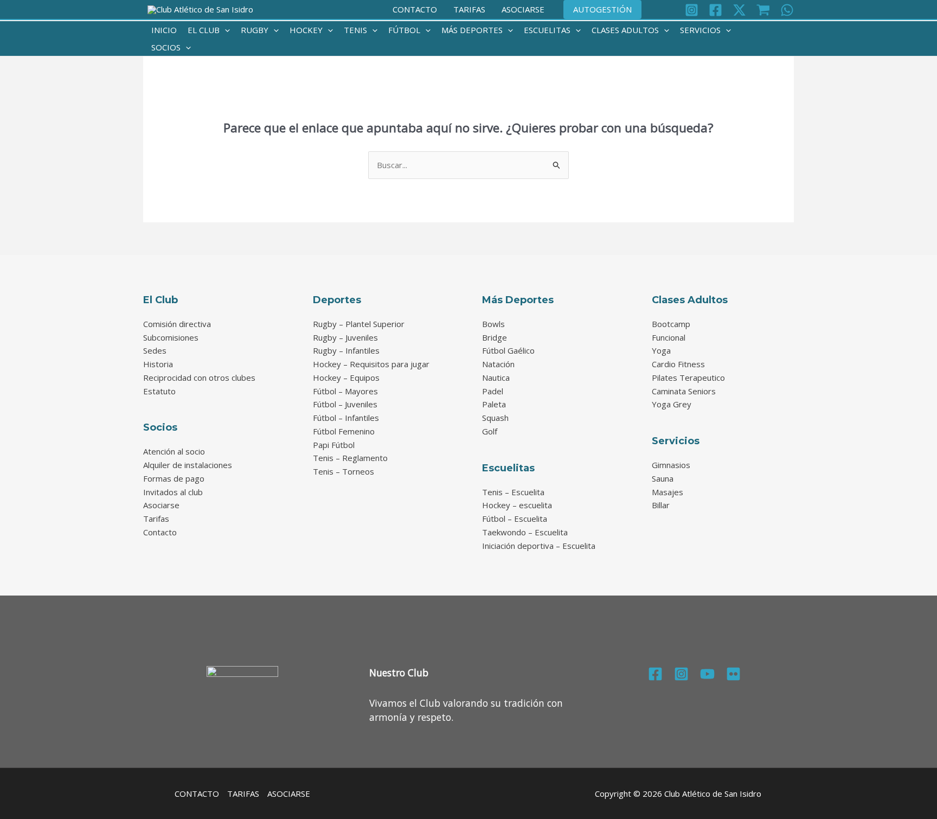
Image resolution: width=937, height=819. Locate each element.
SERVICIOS (700, 29)
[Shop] (763, 10)
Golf (489, 431)
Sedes (154, 350)
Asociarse (161, 505)
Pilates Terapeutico (688, 377)
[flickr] (733, 674)
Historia (158, 364)
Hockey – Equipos (346, 377)
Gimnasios (671, 464)
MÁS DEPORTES (472, 29)
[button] (602, 9)
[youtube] (707, 674)
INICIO (164, 29)
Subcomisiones (170, 337)
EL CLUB (204, 29)
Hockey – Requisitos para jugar (371, 364)
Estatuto (159, 391)
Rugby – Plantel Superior (359, 323)
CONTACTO (415, 9)
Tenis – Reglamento (350, 457)
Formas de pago (173, 478)
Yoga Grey (671, 404)
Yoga (661, 350)
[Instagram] (691, 10)
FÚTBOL (404, 29)
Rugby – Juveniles (345, 337)
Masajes (667, 492)
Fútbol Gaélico (508, 350)
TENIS (355, 29)
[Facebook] (715, 10)
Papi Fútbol (334, 444)
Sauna (662, 478)
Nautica (496, 377)
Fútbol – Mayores (345, 391)
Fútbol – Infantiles (346, 417)
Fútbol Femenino (344, 431)
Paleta (494, 404)
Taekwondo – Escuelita (525, 532)
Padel (492, 391)
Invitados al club (173, 492)
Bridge (494, 337)
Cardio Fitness (678, 364)
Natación (498, 364)
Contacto (160, 532)
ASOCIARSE (523, 9)
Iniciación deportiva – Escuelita (538, 545)
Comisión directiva (177, 323)
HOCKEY (306, 29)
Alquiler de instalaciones (187, 464)
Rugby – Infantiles (346, 350)
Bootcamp (671, 323)
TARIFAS (469, 9)
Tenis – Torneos (343, 471)
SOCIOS (166, 47)
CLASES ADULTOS (625, 29)
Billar (661, 505)
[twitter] (739, 10)
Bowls (493, 323)
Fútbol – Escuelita (514, 518)
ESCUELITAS (547, 29)
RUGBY (254, 29)
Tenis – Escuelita (513, 492)
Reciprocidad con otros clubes (199, 377)
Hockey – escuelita (517, 505)
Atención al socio (174, 451)
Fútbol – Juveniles (345, 404)
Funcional (668, 337)
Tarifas (156, 518)
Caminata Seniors (684, 391)
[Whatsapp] (787, 10)
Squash (495, 417)
